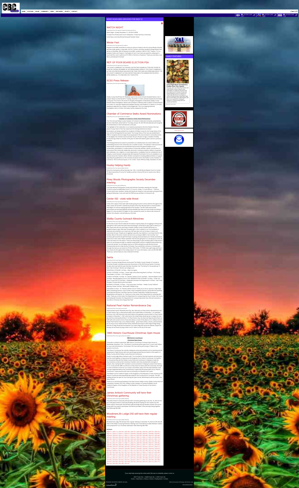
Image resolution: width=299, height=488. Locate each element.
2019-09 (157, 445)
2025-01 (109, 433)
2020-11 (127, 443)
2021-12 (157, 439)
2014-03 (121, 460)
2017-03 (121, 452)
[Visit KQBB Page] (275, 15)
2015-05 (145, 456)
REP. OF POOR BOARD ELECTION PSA (128, 62)
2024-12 (115, 433)
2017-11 (127, 450)
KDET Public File (138, 477)
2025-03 (151, 431)
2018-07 (133, 448)
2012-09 (115, 463)
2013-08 (157, 460)
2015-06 (139, 456)
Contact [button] (74, 11)
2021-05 (145, 441)
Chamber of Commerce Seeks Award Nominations (134, 113)
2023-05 (109, 437)
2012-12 (151, 461)
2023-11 (127, 435)
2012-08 (121, 463)
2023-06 (157, 435)
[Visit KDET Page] (254, 15)
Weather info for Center (179, 34)
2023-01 (133, 437)
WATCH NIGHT (115, 27)
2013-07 (109, 461)
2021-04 (151, 441)
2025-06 (139, 431)
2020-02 (127, 445)
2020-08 (145, 443)
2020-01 (133, 445)
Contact (166, 479)
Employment (158, 479)
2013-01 (145, 461)
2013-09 (151, 460)
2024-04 (109, 435)
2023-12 (121, 435)
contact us (171, 473)
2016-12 (139, 452)
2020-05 (109, 445)
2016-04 (133, 454)
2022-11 (145, 437)
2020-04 (115, 445)
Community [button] (45, 11)
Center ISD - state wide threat (122, 198)
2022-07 (115, 439)
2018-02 (109, 450)
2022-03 (139, 439)
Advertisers (139, 479)
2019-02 (145, 446)
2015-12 (157, 454)
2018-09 (121, 448)
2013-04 (127, 461)
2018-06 (139, 448)
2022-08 (109, 439)
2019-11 (145, 445)
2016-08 (109, 454)
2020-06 (157, 443)
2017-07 (151, 450)
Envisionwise (175, 482)
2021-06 (139, 441)
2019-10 (151, 445)
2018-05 (145, 448)
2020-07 (151, 443)
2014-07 (151, 458)
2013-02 (139, 461)
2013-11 (139, 460)
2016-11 (145, 452)
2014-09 (139, 458)
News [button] (52, 11)
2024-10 (127, 433)
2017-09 (139, 450)
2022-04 (133, 439)
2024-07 (145, 433)
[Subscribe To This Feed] (162, 23)
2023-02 (127, 437)
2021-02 (109, 443)
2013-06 (115, 461)
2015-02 (109, 458)
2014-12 (121, 458)
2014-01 (133, 460)
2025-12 (115, 431)
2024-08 (139, 433)
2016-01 (151, 454)
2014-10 (133, 458)
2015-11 (109, 456)
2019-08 (109, 446)
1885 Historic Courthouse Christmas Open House (133, 332)
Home (23, 11)
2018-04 (151, 448)
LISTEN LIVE (247, 14)
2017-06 (157, 450)
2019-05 (127, 446)
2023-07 (151, 435)
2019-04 (133, 446)
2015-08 (127, 456)
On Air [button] (37, 11)
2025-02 (157, 431)
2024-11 (121, 433)
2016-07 (115, 454)
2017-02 (127, 452)
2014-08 (145, 458)
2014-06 (157, 458)
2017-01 (133, 452)
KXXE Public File (160, 477)
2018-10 (115, 448)
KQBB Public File (149, 477)
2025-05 (145, 431)
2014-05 (109, 460)
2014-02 (127, 460)
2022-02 (145, 439)
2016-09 (157, 452)
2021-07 (133, 441)
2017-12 (121, 450)
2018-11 (109, 448)
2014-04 (115, 460)
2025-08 (127, 431)
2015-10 (115, 456)
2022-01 (151, 439)
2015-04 (151, 456)
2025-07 (133, 431)
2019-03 (139, 446)
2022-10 (151, 437)
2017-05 (109, 452)
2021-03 (157, 441)
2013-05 (121, 461)
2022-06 (121, 439)
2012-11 (157, 461)
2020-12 (121, 443)
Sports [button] (67, 11)
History (146, 479)
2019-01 (151, 446)
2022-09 (157, 437)
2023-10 (133, 435)
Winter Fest (113, 42)
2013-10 (145, 460)
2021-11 (109, 441)
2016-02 (145, 454)
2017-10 (133, 450)
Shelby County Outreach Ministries (125, 218)
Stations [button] (30, 11)
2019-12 (139, 445)
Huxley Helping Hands (118, 165)
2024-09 (133, 433)
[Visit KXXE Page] (296, 15)
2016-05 (127, 454)
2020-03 (121, 445)
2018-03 (157, 448)
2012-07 (127, 463)
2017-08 (145, 450)
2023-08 (145, 435)
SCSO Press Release (118, 80)
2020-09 (139, 443)
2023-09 (139, 435)
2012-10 (109, 463)
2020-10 (133, 443)
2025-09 (121, 431)
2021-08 (127, 441)
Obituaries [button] (59, 11)
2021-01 (115, 443)
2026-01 (109, 431)
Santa (110, 257)
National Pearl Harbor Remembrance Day (129, 305)
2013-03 (133, 461)
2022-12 (139, 437)
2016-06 (121, 454)
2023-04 (115, 437)
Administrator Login (188, 482)
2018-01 (115, 450)
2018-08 (127, 448)
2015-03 (157, 456)
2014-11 (127, 458)
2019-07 (115, 446)
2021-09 (121, 441)
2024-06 (151, 433)
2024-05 (157, 433)
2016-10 (151, 452)
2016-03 (139, 454)
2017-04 (115, 452)
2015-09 (121, 456)
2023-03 (121, 437)
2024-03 (115, 435)
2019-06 (121, 446)
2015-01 (115, 458)
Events (152, 479)
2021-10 (115, 441)
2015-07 (133, 456)
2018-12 (157, 446)
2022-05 (127, 439)
